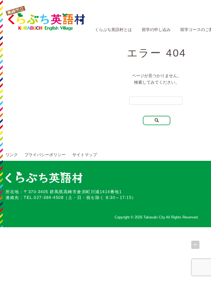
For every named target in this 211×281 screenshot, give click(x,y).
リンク (11, 154)
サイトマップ (84, 154)
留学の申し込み (156, 29)
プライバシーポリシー (45, 154)
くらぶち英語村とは (113, 29)
